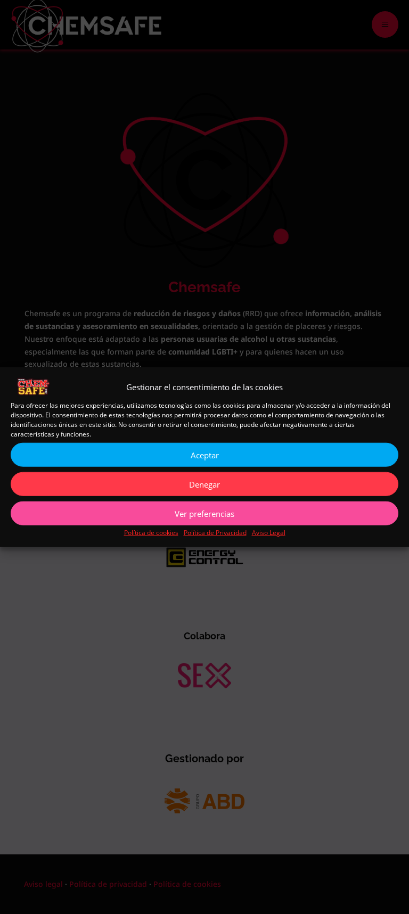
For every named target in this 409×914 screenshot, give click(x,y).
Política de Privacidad (215, 532)
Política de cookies (151, 532)
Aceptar (205, 455)
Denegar (204, 484)
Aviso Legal (268, 532)
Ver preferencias (204, 513)
